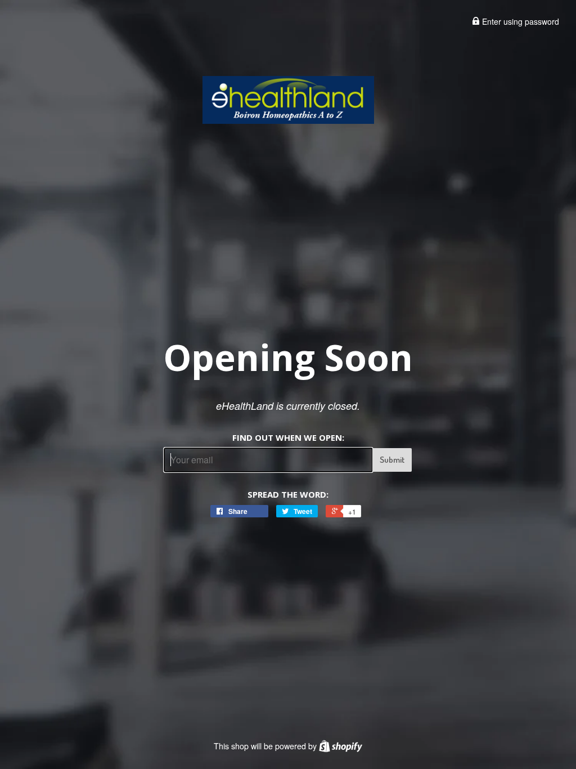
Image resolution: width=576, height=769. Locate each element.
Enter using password (519, 21)
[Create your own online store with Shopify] (340, 746)
